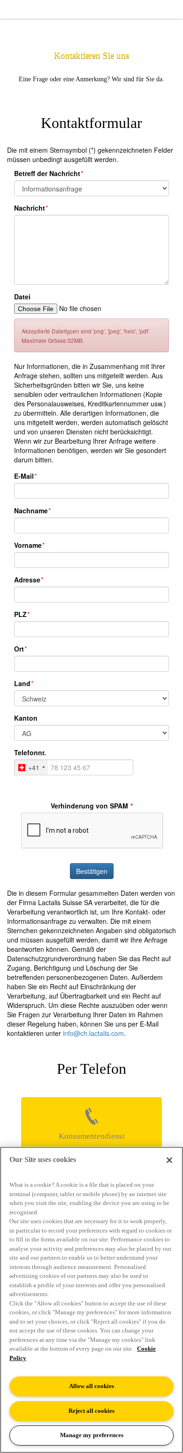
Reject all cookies (91, 1410)
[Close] (169, 1160)
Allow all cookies (91, 1385)
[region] (91, 1300)
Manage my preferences (91, 1435)
